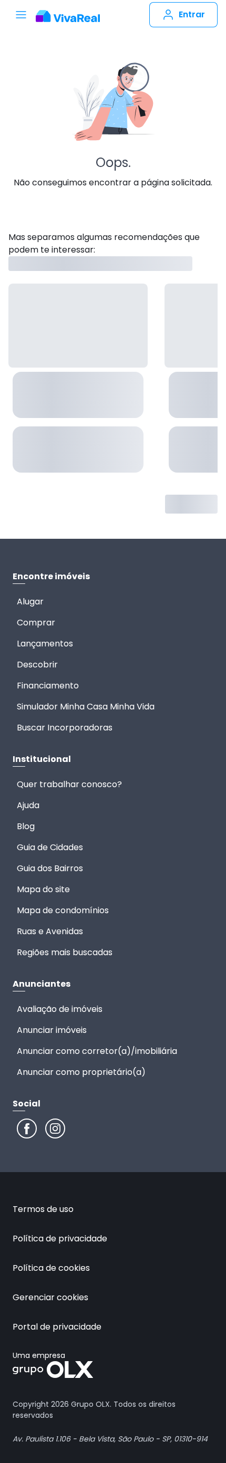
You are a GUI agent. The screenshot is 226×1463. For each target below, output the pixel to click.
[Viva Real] (68, 16)
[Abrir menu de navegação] (21, 14)
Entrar (192, 14)
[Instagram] (55, 1128)
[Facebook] (27, 1128)
